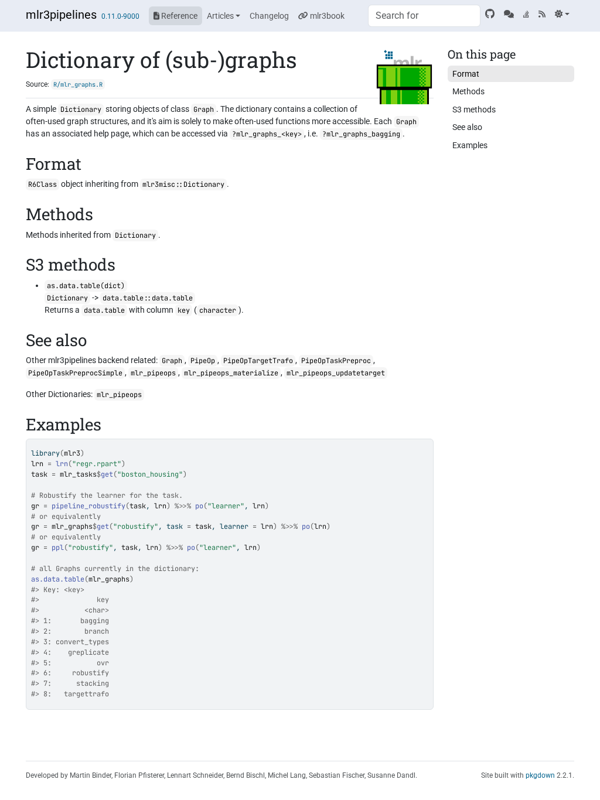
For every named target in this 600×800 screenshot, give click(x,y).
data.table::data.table (148, 298)
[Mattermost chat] (509, 14)
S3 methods (474, 109)
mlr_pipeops (153, 373)
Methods (468, 91)
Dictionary (80, 109)
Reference (178, 15)
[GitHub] (489, 14)
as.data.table (57, 579)
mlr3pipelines (61, 15)
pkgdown (540, 775)
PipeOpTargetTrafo (258, 360)
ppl (58, 547)
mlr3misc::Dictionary (183, 184)
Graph (203, 109)
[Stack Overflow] (526, 14)
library (45, 453)
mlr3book (326, 15)
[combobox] (424, 16)
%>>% (183, 506)
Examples (470, 145)
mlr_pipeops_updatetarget (336, 373)
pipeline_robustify (88, 506)
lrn (62, 464)
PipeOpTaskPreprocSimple (75, 373)
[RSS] (542, 14)
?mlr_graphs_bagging (361, 134)
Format (465, 73)
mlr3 (72, 453)
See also (467, 127)
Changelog (269, 15)
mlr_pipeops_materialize (231, 373)
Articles (220, 15)
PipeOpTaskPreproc (336, 360)
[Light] (562, 14)
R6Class (42, 184)
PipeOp (202, 360)
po (199, 506)
